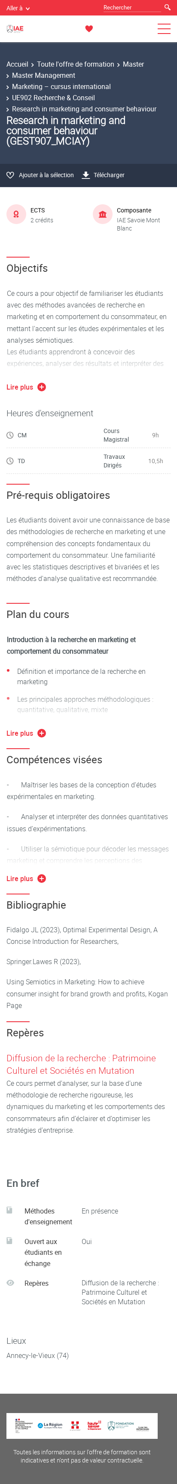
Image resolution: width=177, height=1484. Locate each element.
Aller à (14, 8)
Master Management (43, 75)
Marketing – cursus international (61, 86)
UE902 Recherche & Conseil (53, 97)
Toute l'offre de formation (75, 64)
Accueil (17, 64)
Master (133, 64)
